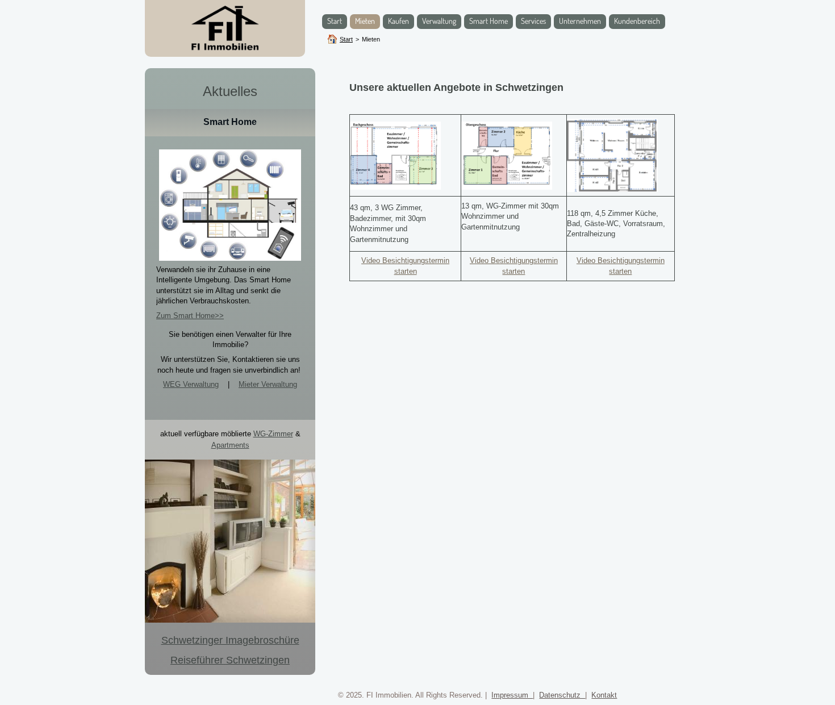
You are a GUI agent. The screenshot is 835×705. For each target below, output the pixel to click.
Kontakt (604, 695)
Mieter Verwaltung (268, 384)
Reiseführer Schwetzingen (230, 660)
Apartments (230, 445)
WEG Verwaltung (191, 384)
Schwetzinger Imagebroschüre (230, 640)
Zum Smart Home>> (190, 315)
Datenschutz (562, 695)
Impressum (512, 695)
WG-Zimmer (273, 433)
